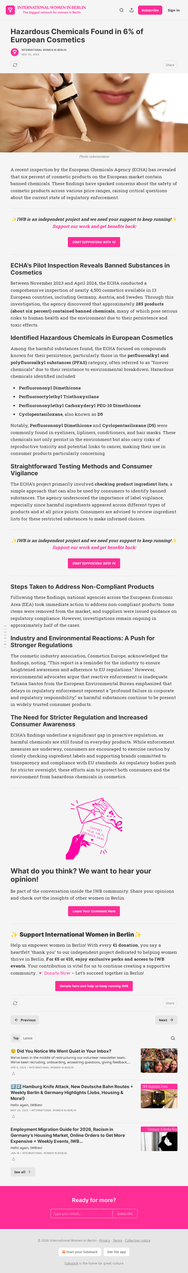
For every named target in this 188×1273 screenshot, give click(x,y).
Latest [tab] (28, 1038)
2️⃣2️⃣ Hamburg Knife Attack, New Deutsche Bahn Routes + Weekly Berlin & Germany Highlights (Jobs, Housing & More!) (72, 1092)
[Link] (4, 269)
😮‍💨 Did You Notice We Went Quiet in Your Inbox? (61, 1051)
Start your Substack (82, 1252)
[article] (94, 1062)
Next (163, 1020)
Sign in (174, 10)
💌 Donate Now (54, 973)
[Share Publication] (131, 10)
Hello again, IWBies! (26, 1105)
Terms (117, 1240)
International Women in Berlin (44, 49)
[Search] (121, 10)
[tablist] (23, 1038)
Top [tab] (16, 1038)
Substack (71, 1263)
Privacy (104, 1240)
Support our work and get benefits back (93, 226)
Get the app (116, 1252)
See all (19, 1172)
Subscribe (150, 10)
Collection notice (137, 1240)
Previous (28, 1020)
